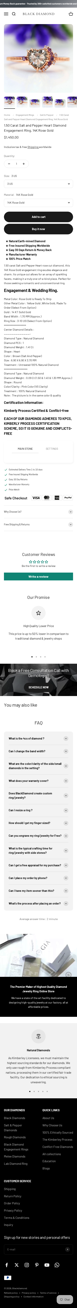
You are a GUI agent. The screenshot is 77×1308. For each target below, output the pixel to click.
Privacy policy (29, 1292)
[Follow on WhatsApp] (57, 1265)
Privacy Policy (13, 1210)
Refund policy (11, 1292)
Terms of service (48, 1292)
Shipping (33, 147)
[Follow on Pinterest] (36, 1265)
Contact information (33, 1296)
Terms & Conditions (16, 1217)
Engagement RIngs (25, 114)
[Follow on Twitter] (16, 1265)
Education (49, 1161)
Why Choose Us (52, 1125)
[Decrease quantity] (9, 164)
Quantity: (9, 156)
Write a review (38, 576)
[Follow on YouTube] (47, 1265)
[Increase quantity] (24, 164)
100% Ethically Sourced (57, 1132)
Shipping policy (12, 1296)
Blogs (46, 1168)
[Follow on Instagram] (26, 1265)
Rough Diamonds (15, 1137)
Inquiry (8, 1224)
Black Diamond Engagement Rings (16, 1147)
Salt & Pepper (47, 114)
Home (7, 114)
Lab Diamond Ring (15, 1163)
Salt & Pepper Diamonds (13, 1127)
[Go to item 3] (34, 104)
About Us (48, 1118)
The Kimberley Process (57, 1139)
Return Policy (12, 1196)
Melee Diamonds (14, 1156)
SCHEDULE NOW (39, 687)
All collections (51, 1154)
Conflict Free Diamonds (57, 1146)
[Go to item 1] (9, 103)
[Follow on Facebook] (6, 1265)
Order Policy (12, 1203)
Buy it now (38, 229)
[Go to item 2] (22, 103)
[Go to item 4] (47, 103)
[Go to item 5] (60, 104)
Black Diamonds (14, 1118)
